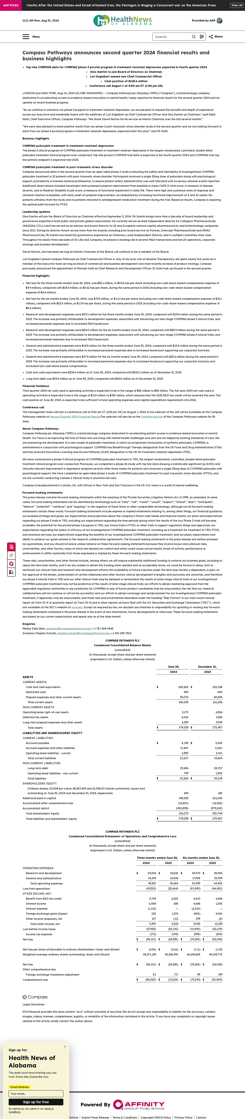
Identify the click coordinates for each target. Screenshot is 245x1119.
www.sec (76, 607)
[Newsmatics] (11, 572)
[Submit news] (11, 547)
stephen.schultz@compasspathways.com (84, 633)
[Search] (194, 36)
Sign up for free (36, 1102)
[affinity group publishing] (11, 564)
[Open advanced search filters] (202, 36)
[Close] (65, 1046)
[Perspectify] (11, 555)
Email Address (19, 1087)
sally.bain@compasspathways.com (68, 628)
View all (237, 5)
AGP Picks (10, 5)
